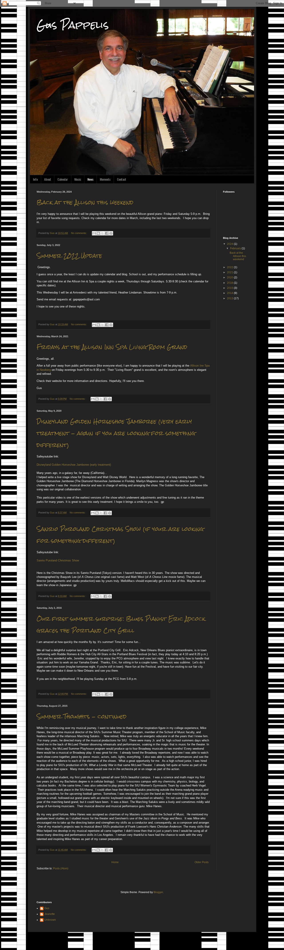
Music (77, 179)
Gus (46, 908)
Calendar (62, 179)
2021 (230, 272)
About (47, 179)
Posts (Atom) (60, 868)
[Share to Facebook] (107, 233)
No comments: (79, 233)
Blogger (158, 892)
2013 (230, 298)
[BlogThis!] (98, 233)
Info (35, 179)
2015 (230, 287)
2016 (230, 282)
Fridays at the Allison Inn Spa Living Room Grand (112, 347)
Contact (121, 179)
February (236, 248)
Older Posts (202, 862)
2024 (230, 243)
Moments (105, 179)
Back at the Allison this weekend (85, 202)
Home (115, 862)
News (90, 179)
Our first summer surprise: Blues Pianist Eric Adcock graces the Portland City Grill (121, 624)
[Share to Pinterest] (111, 233)
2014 (230, 293)
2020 (230, 277)
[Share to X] (102, 233)
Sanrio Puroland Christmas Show (58, 560)
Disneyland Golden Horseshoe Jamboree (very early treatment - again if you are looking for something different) (116, 433)
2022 (230, 267)
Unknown (50, 919)
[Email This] (94, 233)
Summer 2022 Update (69, 255)
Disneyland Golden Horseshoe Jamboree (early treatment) (74, 464)
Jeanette (49, 914)
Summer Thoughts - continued (81, 716)
